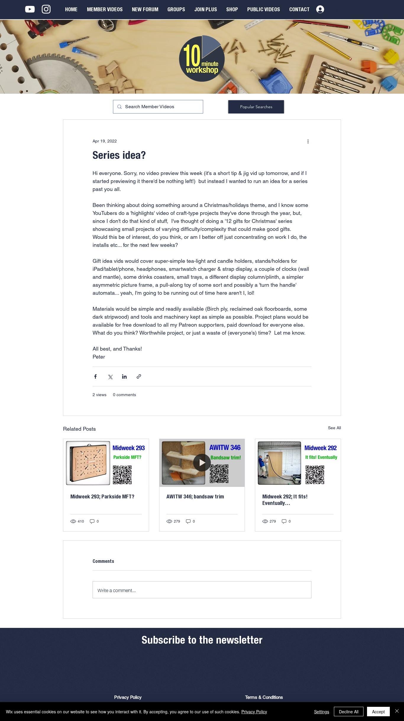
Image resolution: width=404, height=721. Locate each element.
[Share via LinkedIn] (124, 376)
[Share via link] (139, 376)
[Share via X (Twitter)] (110, 376)
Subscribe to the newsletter (202, 641)
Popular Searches (256, 106)
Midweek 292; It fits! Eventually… (285, 500)
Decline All (348, 711)
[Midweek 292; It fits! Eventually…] (298, 463)
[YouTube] (30, 9)
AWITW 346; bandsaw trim (195, 497)
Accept (378, 711)
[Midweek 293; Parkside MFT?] (106, 463)
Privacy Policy (254, 711)
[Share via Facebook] (95, 376)
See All (334, 427)
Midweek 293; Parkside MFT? (102, 497)
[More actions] (307, 141)
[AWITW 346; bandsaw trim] (202, 463)
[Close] (396, 711)
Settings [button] (321, 711)
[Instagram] (46, 9)
